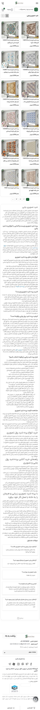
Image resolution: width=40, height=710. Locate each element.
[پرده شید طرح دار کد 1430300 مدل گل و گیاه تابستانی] (10, 118)
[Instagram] (18, 663)
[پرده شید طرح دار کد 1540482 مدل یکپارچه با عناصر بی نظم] (10, 148)
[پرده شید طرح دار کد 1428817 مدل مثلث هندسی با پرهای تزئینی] (10, 59)
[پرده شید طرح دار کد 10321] (10, 177)
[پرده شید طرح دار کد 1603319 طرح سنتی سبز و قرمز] (10, 29)
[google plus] (22, 663)
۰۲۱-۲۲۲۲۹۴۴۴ (25, 641)
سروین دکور (18, 350)
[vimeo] (9, 663)
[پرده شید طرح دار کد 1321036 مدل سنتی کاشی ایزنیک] (30, 118)
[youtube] (14, 663)
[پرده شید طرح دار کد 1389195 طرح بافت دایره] (30, 29)
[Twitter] (27, 663)
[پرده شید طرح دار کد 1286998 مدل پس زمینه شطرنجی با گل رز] (30, 89)
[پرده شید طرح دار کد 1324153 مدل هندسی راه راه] (30, 148)
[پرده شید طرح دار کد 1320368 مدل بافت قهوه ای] (30, 177)
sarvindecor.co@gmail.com (20, 644)
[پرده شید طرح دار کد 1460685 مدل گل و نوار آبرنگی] (30, 59)
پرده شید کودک (20, 286)
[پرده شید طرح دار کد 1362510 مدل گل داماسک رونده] (10, 89)
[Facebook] (31, 663)
